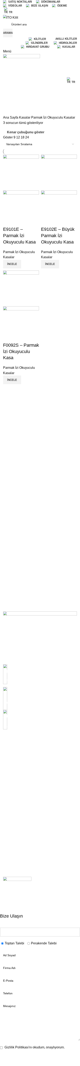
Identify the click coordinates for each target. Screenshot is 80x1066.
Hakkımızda (10, 755)
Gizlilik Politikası (13, 840)
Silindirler (9, 822)
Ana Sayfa (11, 117)
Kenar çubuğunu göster (25, 132)
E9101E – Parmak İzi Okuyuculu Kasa (19, 235)
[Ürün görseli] (21, 208)
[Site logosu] (10, 17)
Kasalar (25, 117)
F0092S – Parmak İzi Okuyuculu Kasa (21, 351)
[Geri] (8, 90)
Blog (6, 783)
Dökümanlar (11, 769)
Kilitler (7, 815)
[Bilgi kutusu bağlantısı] (40, 673)
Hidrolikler (9, 808)
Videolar (8, 776)
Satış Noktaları (12, 762)
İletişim (7, 790)
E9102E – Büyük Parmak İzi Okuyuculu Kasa (57, 235)
